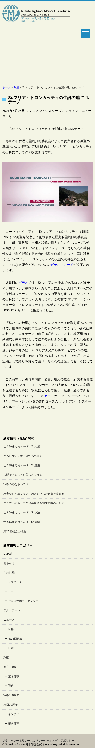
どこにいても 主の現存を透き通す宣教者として (33, 503)
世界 (11, 629)
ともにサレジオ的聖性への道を (22, 456)
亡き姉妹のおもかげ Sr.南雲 (21, 522)
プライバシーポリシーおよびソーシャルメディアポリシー (38, 740)
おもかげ (9, 563)
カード (68, 265)
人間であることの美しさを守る (22, 474)
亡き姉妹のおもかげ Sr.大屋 (21, 446)
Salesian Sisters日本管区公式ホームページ (36, 42)
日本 (11, 648)
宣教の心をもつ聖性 (15, 484)
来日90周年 (10, 704)
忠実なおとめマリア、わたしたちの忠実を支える (33, 493)
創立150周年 (11, 667)
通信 (11, 685)
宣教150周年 (11, 695)
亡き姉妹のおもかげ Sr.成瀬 (21, 465)
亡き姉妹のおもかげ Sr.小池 (21, 512)
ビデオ (55, 265)
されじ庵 (9, 572)
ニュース (9, 619)
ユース (12, 591)
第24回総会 (15, 638)
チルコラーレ (11, 610)
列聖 (6, 657)
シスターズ (15, 582)
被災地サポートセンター (23, 601)
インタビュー (16, 714)
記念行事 (13, 676)
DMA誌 (7, 553)
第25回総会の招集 (14, 531)
